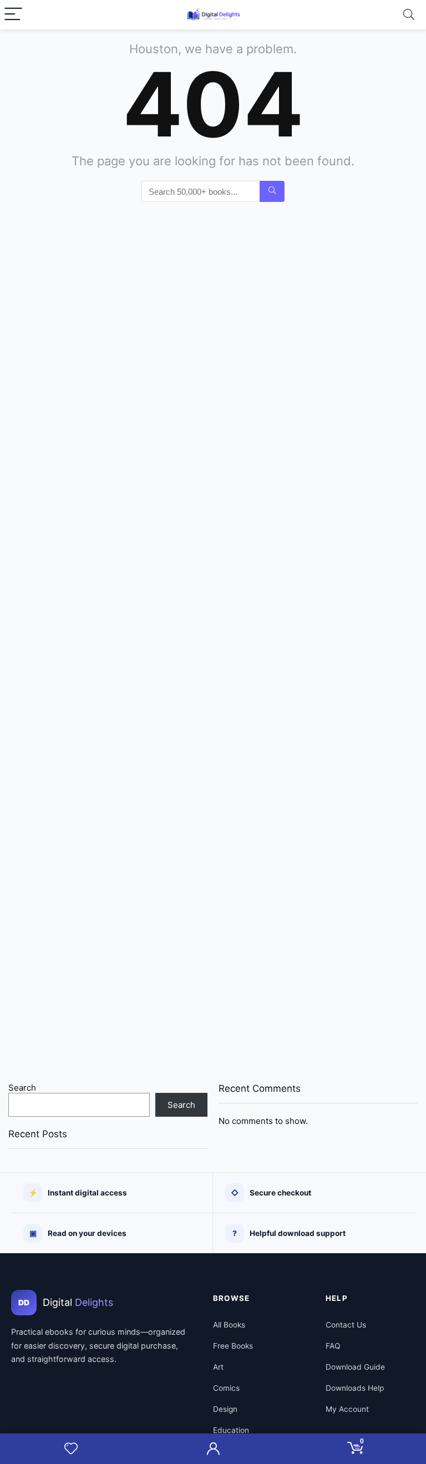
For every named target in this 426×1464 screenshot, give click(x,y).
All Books (229, 1324)
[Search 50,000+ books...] (272, 191)
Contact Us (346, 1324)
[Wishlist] (71, 1449)
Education (231, 1430)
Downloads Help (355, 1388)
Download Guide (355, 1366)
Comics (226, 1388)
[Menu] (13, 14)
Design (225, 1409)
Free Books (233, 1345)
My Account (347, 1409)
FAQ (333, 1345)
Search (22, 1087)
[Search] (408, 14)
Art (218, 1366)
